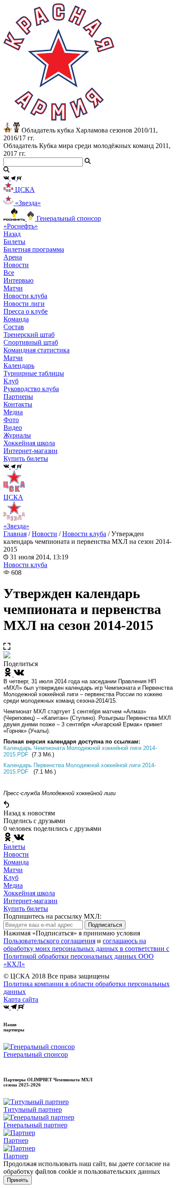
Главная (15, 533)
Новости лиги (24, 303)
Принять (17, 1180)
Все (8, 272)
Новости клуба (25, 295)
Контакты (17, 404)
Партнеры (18, 396)
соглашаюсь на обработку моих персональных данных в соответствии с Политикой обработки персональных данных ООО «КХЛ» (86, 952)
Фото (11, 419)
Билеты (14, 846)
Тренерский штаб (29, 334)
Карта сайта (20, 999)
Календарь (18, 365)
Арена (12, 257)
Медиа (13, 885)
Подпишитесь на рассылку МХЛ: (52, 916)
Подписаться (105, 925)
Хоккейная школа (29, 893)
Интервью (18, 280)
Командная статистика (36, 350)
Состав (13, 326)
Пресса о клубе (25, 311)
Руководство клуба (31, 388)
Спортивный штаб (30, 342)
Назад (12, 234)
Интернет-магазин (30, 900)
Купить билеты (25, 908)
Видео (12, 427)
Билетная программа (33, 249)
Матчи (13, 288)
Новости (44, 533)
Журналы (17, 435)
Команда (16, 862)
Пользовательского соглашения (49, 940)
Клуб (10, 877)
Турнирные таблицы (33, 373)
